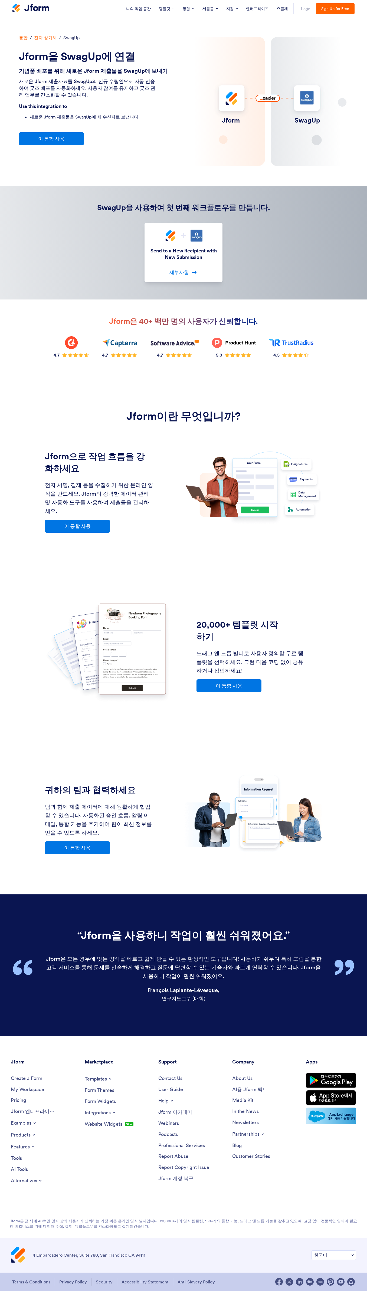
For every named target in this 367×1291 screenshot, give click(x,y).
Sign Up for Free (335, 8)
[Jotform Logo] (30, 8)
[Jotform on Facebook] (279, 1282)
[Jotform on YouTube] (341, 1282)
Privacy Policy (73, 1282)
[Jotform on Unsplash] (351, 1282)
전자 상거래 (45, 37)
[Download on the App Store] (331, 1097)
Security (104, 1282)
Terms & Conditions (31, 1282)
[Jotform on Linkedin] (299, 1282)
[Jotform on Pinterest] (330, 1282)
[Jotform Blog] (320, 1282)
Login (306, 8)
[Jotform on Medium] (310, 1282)
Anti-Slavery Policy (196, 1282)
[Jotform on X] (289, 1282)
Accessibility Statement (145, 1282)
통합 (23, 37)
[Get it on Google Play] (331, 1080)
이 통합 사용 (51, 139)
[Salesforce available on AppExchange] (331, 1116)
